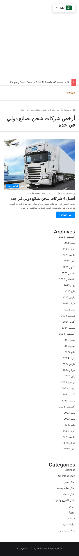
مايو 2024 (69, 352)
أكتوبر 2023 (69, 394)
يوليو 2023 (69, 412)
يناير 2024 (69, 376)
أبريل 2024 (69, 358)
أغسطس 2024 (67, 333)
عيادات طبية (69, 524)
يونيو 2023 (69, 418)
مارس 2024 (68, 364)
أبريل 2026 (69, 248)
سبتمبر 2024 (68, 327)
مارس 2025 (68, 297)
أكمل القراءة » (65, 214)
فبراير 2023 (69, 442)
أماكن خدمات (68, 494)
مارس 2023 (68, 436)
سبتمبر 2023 (68, 400)
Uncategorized (66, 475)
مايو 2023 (69, 424)
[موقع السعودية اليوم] (70, 93)
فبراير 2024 (69, 370)
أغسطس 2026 (67, 236)
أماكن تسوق (69, 481)
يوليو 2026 (69, 242)
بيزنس (72, 506)
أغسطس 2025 (67, 279)
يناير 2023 (69, 449)
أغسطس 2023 (67, 406)
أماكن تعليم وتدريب (65, 488)
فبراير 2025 (69, 303)
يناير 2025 (69, 309)
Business (70, 469)
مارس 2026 (68, 254)
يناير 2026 (69, 261)
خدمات (71, 518)
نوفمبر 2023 (68, 388)
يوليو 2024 (69, 339)
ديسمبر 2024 (68, 315)
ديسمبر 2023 (68, 382)
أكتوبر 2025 (69, 267)
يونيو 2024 (69, 345)
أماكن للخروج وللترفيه (64, 500)
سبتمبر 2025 (68, 273)
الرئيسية (68, 109)
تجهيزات (71, 512)
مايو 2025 (69, 291)
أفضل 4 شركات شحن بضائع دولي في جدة (42, 198)
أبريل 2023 (69, 430)
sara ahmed (67, 193)
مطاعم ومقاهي (67, 530)
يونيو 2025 (69, 285)
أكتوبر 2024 (69, 321)
